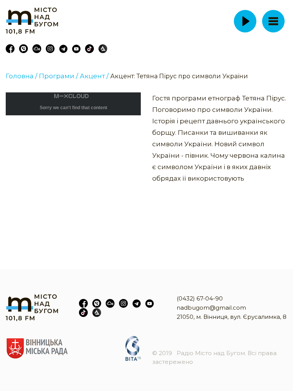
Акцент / (94, 76)
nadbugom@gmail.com (211, 307)
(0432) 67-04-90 (200, 298)
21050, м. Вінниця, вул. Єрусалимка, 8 (232, 316)
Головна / (21, 76)
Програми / (58, 76)
